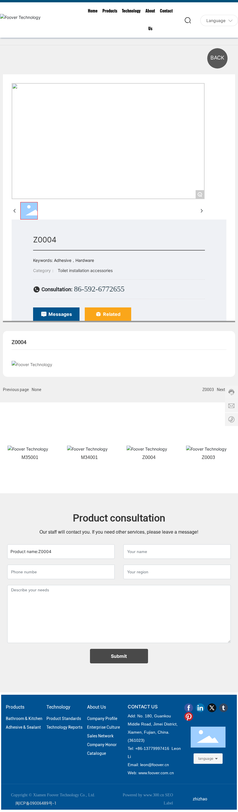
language (205, 758)
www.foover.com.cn (156, 772)
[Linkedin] (200, 707)
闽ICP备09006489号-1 (36, 803)
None (36, 389)
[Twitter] (212, 707)
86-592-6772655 (99, 289)
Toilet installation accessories (85, 270)
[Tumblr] (223, 707)
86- (141, 748)
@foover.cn (158, 764)
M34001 (89, 457)
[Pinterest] (188, 716)
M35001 (29, 457)
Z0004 (149, 457)
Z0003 (208, 389)
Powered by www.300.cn (143, 795)
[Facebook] (188, 707)
